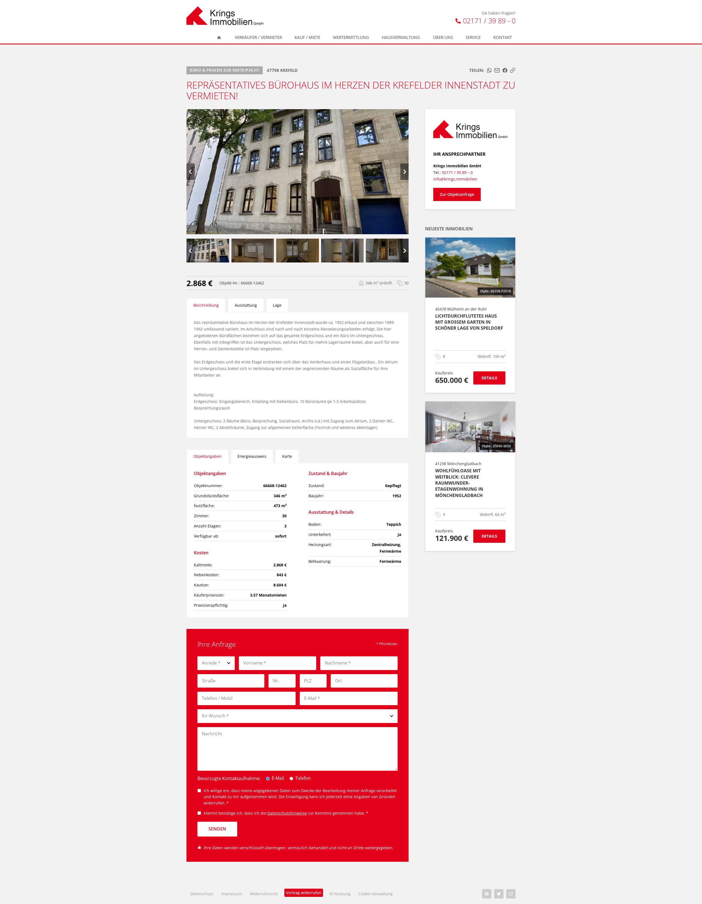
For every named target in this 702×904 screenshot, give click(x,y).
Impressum (231, 893)
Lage (277, 305)
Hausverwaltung (401, 37)
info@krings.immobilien (455, 179)
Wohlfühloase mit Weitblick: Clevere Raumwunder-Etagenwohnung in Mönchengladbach (459, 483)
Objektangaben (207, 456)
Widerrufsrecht (264, 893)
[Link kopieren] (513, 70)
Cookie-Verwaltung (375, 893)
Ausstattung (246, 305)
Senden (217, 829)
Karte (287, 456)
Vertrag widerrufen (303, 892)
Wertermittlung (351, 37)
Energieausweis (251, 456)
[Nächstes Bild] (404, 171)
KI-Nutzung (340, 893)
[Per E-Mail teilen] (497, 70)
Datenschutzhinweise (287, 813)
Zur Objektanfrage (457, 194)
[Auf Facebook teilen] (505, 70)
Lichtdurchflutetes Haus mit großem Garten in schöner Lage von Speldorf (469, 322)
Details (489, 377)
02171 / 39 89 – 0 (457, 172)
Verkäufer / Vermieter (258, 37)
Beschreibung (206, 305)
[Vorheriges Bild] (190, 171)
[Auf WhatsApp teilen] (489, 70)
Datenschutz (201, 893)
